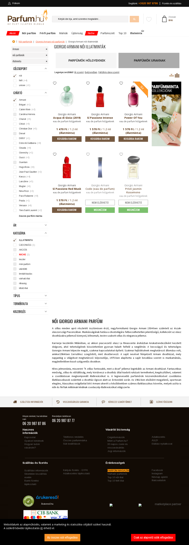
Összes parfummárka (75, 440)
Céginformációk (116, 437)
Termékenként (177, 75)
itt (41, 528)
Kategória (19, 233)
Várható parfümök (117, 473)
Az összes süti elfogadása (62, 537)
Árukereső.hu (47, 504)
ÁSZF (155, 440)
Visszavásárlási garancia (75, 401)
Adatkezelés (158, 437)
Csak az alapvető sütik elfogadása (153, 537)
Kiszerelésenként (171, 75)
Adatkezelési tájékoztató (76, 473)
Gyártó (17, 93)
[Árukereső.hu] (47, 499)
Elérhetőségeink (164, 401)
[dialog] (94, 532)
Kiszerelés (19, 312)
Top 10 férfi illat (115, 480)
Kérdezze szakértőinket (120, 401)
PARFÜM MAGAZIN (118, 470)
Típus (16, 296)
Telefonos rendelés (73, 437)
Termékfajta (20, 304)
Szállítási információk (31, 401)
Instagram (157, 473)
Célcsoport (20, 69)
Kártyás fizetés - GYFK (75, 470)
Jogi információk (116, 451)
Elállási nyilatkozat (162, 443)
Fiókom (16, 3)
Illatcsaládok (159, 480)
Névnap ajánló (160, 477)
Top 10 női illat (115, 477)
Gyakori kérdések (34, 440)
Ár (14, 225)
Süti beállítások (71, 443)
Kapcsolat (29, 437)
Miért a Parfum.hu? (117, 440)
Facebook (157, 470)
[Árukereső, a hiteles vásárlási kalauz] (29, 505)
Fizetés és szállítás (171, 3)
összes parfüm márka (30, 216)
